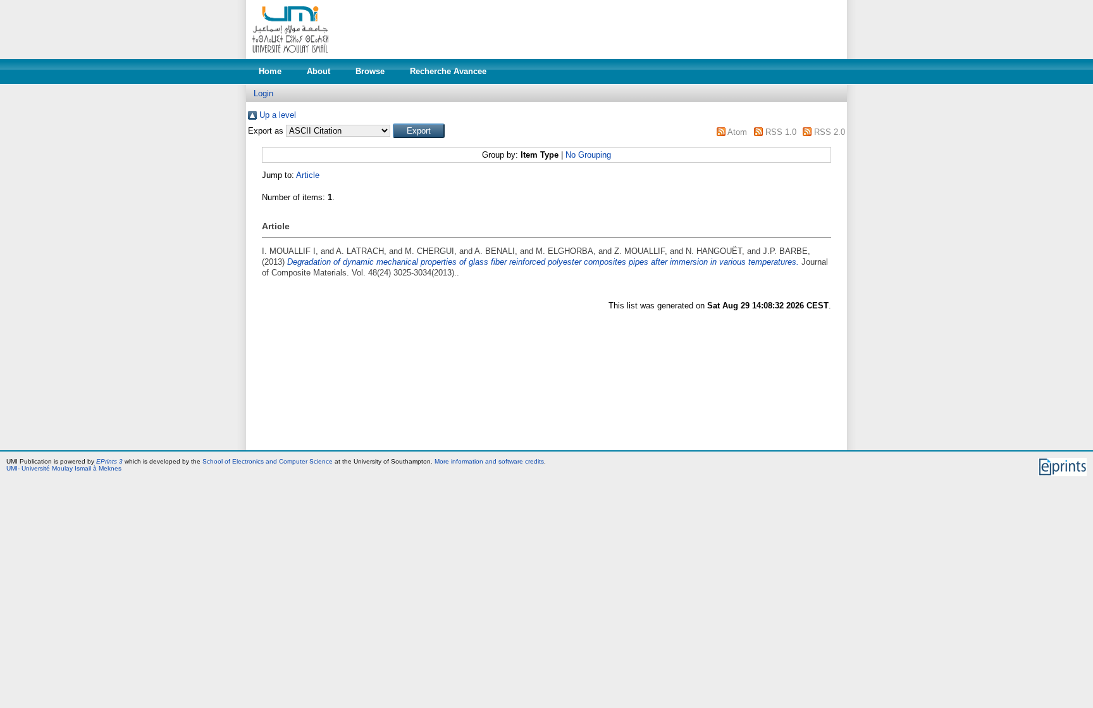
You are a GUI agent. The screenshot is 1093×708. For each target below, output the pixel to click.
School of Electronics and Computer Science (267, 461)
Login (263, 93)
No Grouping (588, 155)
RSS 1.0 (780, 132)
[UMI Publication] (290, 56)
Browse (370, 71)
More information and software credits (489, 461)
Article (307, 175)
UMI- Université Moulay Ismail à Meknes (63, 468)
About (318, 71)
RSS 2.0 (829, 132)
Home (270, 71)
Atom (737, 132)
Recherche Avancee (448, 71)
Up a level (277, 115)
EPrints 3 (109, 461)
